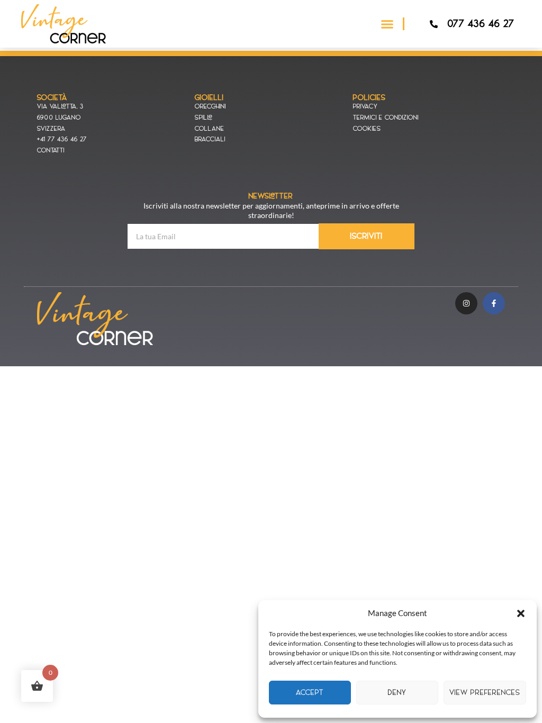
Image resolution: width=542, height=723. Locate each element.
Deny (397, 693)
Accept (310, 693)
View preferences (484, 693)
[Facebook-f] (494, 303)
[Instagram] (466, 303)
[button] (521, 613)
